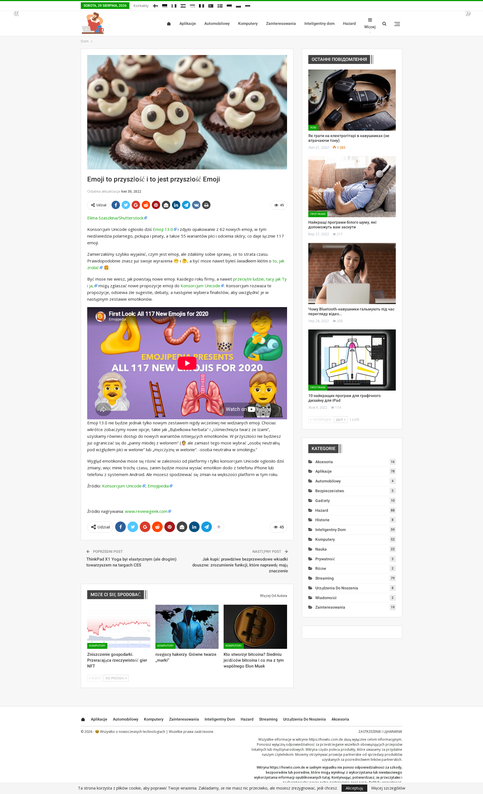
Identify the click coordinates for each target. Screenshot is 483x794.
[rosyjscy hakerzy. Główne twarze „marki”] (187, 627)
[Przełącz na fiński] (155, 5)
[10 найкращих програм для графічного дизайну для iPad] (352, 360)
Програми (317, 214)
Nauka (321, 549)
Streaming (324, 578)
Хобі (313, 127)
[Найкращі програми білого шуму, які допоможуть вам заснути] (352, 186)
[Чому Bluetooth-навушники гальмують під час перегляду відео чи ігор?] (352, 273)
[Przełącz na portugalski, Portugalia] (210, 5)
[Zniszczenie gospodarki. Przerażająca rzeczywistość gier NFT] (118, 627)
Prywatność (325, 559)
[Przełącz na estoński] (229, 5)
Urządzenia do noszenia (336, 588)
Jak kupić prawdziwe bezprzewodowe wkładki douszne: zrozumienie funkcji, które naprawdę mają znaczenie (240, 565)
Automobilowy (217, 23)
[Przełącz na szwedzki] (219, 5)
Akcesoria (324, 462)
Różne (320, 568)
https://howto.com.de (326, 739)
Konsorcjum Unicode (200, 285)
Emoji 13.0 (163, 229)
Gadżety (322, 500)
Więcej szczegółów (388, 788)
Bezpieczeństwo (329, 491)
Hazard (349, 23)
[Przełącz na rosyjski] (247, 5)
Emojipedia (158, 486)
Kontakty (141, 5)
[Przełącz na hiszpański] (183, 5)
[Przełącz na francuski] (201, 5)
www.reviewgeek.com (146, 511)
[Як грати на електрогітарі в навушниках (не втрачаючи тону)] (352, 100)
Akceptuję (354, 788)
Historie (322, 520)
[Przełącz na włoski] (173, 5)
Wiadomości (326, 598)
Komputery (248, 23)
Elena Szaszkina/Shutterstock (115, 218)
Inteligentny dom (319, 23)
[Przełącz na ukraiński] (192, 5)
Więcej (370, 27)
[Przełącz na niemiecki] (164, 5)
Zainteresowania (281, 23)
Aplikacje (187, 23)
